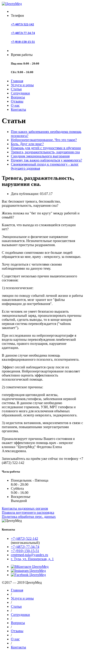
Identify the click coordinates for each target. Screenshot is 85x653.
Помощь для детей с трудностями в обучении (46, 148)
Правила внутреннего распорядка (28, 512)
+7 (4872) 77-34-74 (23, 33)
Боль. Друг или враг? (27, 144)
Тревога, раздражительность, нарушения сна (45, 152)
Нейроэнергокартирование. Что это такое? (44, 140)
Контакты (18, 109)
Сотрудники (20, 93)
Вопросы (18, 97)
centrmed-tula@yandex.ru (29, 555)
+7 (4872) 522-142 (22, 24)
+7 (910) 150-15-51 (23, 41)
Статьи (16, 89)
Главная (17, 81)
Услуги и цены (22, 85)
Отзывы (17, 101)
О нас (15, 105)
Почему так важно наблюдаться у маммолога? (46, 160)
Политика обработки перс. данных (29, 517)
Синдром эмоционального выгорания (40, 156)
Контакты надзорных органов (25, 508)
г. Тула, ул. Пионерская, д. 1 (32, 559)
